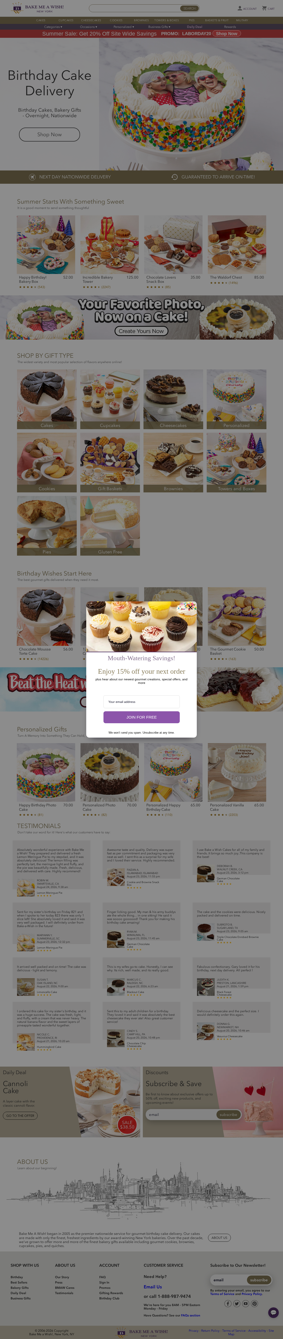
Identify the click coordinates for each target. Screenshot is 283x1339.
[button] (141, 717)
